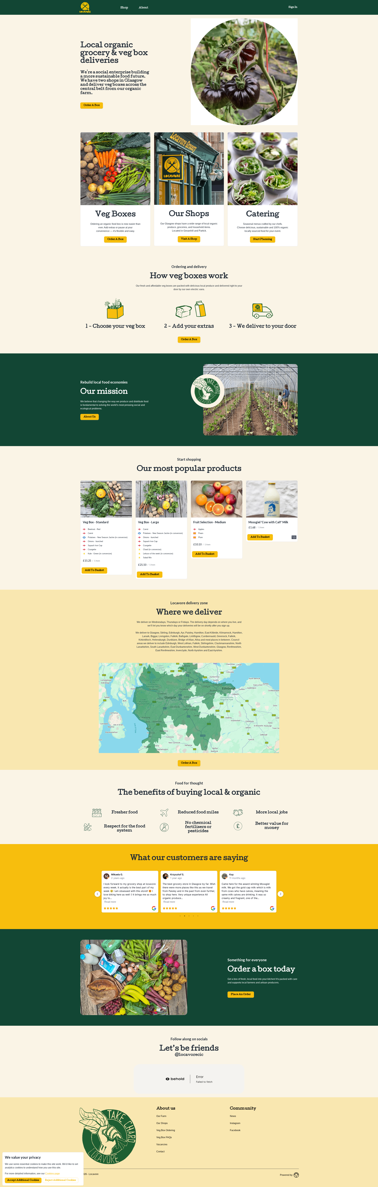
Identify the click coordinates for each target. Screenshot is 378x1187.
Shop (124, 7)
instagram (235, 1123)
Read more (110, 902)
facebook (235, 1130)
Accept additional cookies (23, 1180)
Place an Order (241, 994)
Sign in (293, 7)
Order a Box (92, 105)
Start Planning (262, 239)
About (143, 7)
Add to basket (94, 570)
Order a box (189, 339)
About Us (90, 417)
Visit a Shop (189, 239)
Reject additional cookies (60, 1180)
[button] (97, 894)
